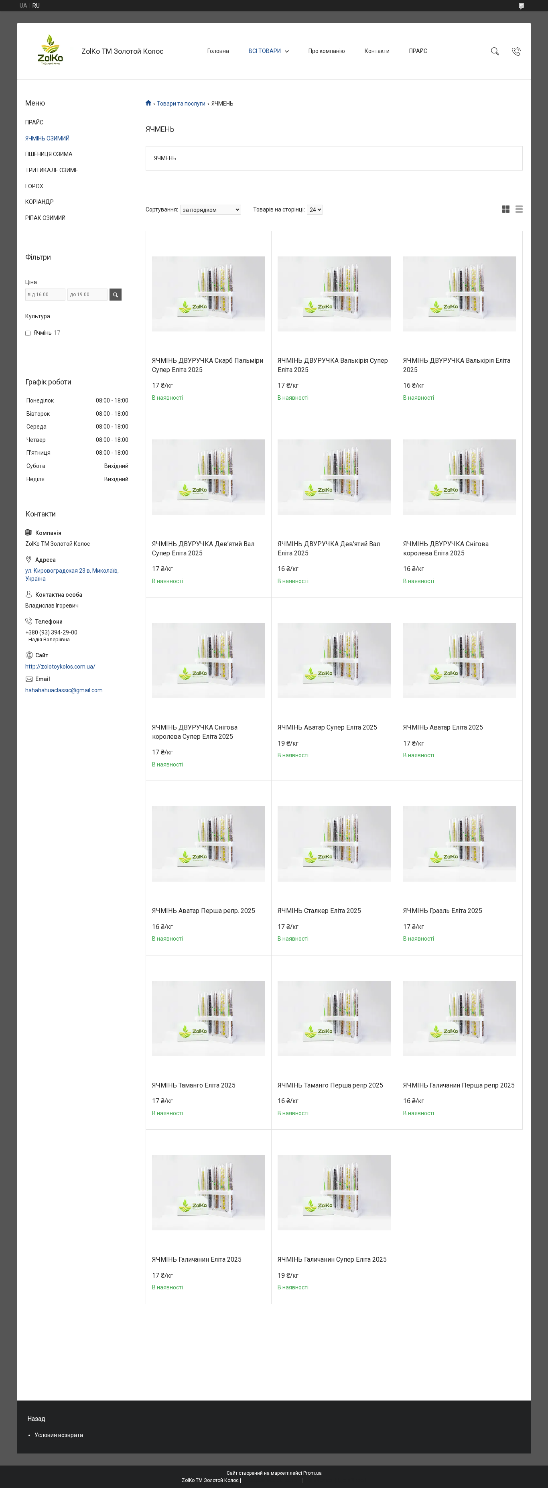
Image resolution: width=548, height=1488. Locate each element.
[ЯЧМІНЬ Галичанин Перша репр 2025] (459, 1018)
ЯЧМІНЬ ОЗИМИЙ (47, 138)
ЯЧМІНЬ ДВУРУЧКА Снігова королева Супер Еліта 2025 (194, 732)
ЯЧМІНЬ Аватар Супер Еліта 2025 (327, 727)
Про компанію (327, 51)
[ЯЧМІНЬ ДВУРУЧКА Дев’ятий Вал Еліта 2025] (334, 477)
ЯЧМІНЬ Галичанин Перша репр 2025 (459, 1085)
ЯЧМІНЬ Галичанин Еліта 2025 (197, 1259)
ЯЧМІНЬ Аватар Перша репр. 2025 (203, 911)
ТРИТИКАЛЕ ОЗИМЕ (51, 170)
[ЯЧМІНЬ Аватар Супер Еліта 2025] (334, 660)
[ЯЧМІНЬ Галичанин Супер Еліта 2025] (334, 1192)
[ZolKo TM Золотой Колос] (50, 51)
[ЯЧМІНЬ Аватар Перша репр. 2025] (208, 844)
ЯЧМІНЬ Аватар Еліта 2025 (443, 727)
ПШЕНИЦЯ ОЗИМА (49, 154)
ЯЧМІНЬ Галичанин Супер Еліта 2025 (332, 1259)
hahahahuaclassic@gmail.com (64, 690)
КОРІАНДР (39, 202)
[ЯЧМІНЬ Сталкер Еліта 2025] (334, 844)
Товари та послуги (181, 103)
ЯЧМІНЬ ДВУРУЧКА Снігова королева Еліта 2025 (446, 548)
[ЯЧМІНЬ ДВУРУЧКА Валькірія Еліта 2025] (459, 293)
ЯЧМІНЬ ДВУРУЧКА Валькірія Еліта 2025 (456, 365)
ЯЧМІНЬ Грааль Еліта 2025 (442, 911)
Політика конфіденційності (335, 1480)
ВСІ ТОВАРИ (265, 51)
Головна (218, 51)
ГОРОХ (34, 186)
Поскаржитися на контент (271, 1480)
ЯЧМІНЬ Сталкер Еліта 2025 (319, 911)
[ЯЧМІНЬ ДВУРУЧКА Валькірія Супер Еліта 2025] (334, 293)
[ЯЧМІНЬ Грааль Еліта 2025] (459, 844)
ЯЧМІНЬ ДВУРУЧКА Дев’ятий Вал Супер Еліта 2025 (203, 548)
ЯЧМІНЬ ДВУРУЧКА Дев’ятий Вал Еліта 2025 (329, 548)
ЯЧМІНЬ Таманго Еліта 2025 (193, 1085)
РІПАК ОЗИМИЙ (45, 218)
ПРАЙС (418, 51)
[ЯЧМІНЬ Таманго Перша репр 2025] (334, 1018)
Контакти (377, 51)
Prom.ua (312, 1473)
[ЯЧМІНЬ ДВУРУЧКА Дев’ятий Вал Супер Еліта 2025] (208, 477)
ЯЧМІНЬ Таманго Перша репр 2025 (330, 1085)
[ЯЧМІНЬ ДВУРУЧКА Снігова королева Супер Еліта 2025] (208, 660)
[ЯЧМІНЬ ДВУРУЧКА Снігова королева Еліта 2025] (459, 477)
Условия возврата (59, 1435)
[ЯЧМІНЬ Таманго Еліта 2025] (208, 1018)
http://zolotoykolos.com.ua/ (60, 666)
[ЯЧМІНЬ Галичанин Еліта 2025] (208, 1192)
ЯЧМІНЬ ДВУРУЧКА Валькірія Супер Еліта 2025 (333, 365)
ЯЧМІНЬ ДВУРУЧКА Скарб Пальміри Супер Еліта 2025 (207, 365)
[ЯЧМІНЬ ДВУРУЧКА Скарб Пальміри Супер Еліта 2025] (208, 293)
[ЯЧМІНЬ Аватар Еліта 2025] (459, 660)
